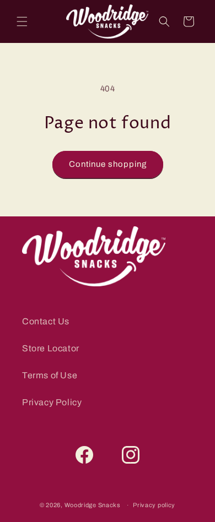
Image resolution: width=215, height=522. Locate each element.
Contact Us (45, 321)
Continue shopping (108, 164)
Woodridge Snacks (92, 505)
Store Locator (50, 348)
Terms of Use (49, 375)
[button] (22, 21)
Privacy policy (154, 505)
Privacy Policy (52, 402)
